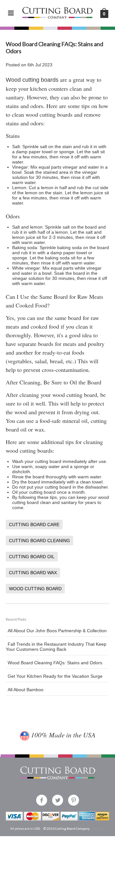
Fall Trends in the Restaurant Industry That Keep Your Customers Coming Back (56, 647)
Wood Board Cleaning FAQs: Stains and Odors (55, 662)
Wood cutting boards (32, 80)
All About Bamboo (25, 689)
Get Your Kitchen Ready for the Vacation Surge (55, 676)
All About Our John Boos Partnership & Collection (57, 630)
